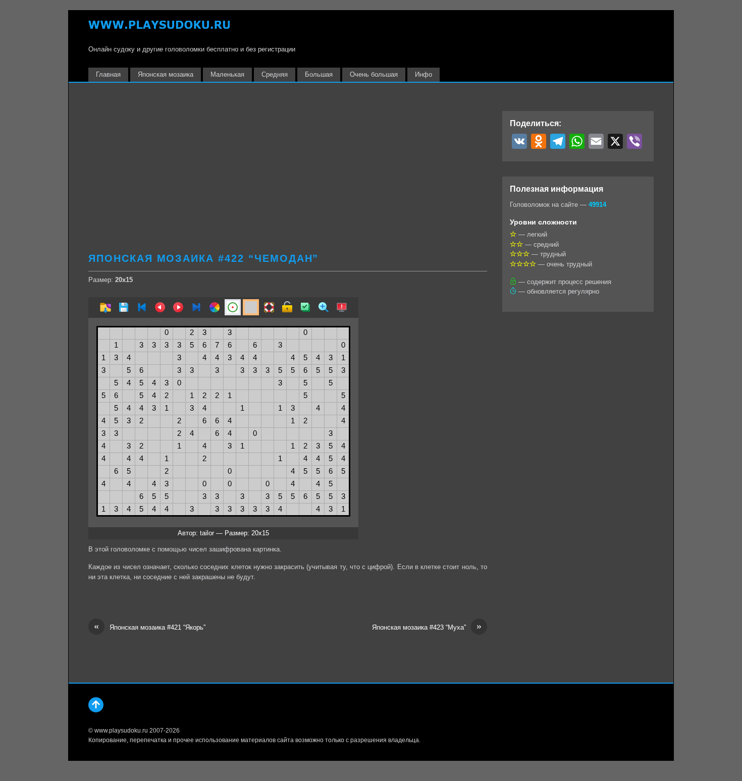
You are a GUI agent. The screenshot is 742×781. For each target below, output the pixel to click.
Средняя (274, 74)
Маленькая (227, 74)
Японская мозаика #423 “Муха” (427, 627)
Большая (319, 74)
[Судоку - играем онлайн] (159, 29)
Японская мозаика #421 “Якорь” (149, 627)
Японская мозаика (165, 74)
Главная (108, 74)
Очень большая (374, 74)
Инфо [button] (423, 74)
